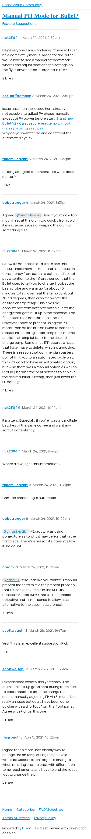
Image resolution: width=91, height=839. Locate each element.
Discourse (30, 828)
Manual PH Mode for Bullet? (40, 15)
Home (7, 809)
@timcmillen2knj (28, 215)
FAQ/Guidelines (51, 809)
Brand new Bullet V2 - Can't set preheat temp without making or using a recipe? (38, 123)
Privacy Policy (45, 817)
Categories (25, 809)
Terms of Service (16, 817)
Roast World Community (22, 4)
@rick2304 (12, 580)
